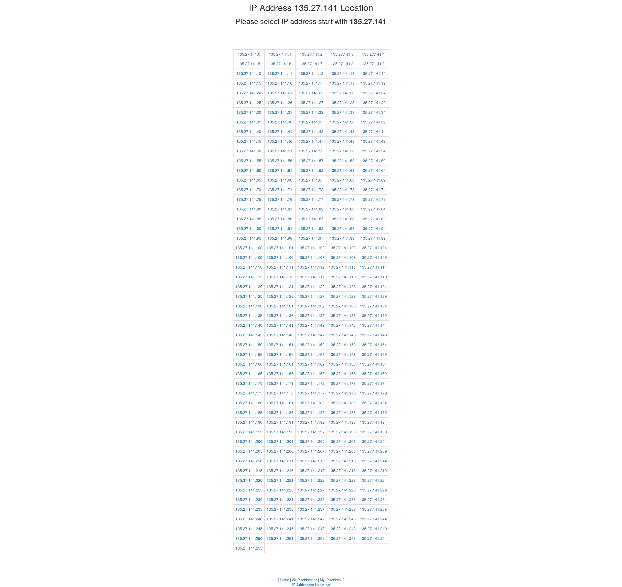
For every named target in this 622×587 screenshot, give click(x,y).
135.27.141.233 (342, 499)
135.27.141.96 (280, 238)
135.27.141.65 (248, 180)
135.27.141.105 (248, 257)
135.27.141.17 (311, 83)
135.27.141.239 (373, 509)
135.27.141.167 (311, 373)
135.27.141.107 (311, 257)
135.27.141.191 (280, 422)
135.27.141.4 (373, 54)
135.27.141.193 (342, 422)
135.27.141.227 (311, 490)
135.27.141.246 (280, 528)
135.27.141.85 (248, 218)
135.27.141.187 (311, 412)
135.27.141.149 (373, 335)
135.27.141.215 (248, 470)
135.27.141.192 (311, 422)
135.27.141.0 (249, 54)
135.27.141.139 (373, 315)
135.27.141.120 (248, 286)
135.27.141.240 (248, 519)
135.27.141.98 (342, 238)
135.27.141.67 (311, 180)
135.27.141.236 (280, 509)
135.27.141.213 (342, 461)
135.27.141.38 (342, 122)
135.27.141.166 (280, 373)
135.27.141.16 (280, 83)
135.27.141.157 (311, 354)
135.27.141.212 (311, 461)
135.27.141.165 (248, 373)
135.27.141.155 (248, 354)
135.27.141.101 (280, 247)
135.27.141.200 (248, 441)
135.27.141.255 (248, 548)
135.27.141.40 (248, 131)
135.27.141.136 (280, 315)
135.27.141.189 (373, 412)
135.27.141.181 (280, 402)
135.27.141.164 (373, 364)
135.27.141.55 (248, 160)
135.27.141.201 (280, 441)
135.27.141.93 (342, 228)
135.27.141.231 (280, 499)
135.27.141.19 (373, 83)
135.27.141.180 (248, 402)
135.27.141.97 (311, 238)
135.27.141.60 (248, 170)
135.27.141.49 (373, 141)
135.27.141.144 (373, 325)
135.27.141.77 (311, 199)
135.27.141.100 (248, 247)
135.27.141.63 (342, 170)
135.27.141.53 (342, 151)
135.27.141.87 (311, 218)
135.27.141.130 (248, 306)
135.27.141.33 (342, 112)
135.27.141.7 (311, 63)
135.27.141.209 (373, 451)
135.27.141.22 (311, 93)
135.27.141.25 (248, 102)
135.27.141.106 (280, 257)
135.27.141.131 (280, 306)
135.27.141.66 (280, 180)
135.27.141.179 (373, 393)
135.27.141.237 (311, 509)
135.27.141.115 (248, 277)
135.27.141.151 (280, 344)
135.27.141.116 (280, 277)
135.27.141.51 (280, 151)
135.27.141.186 (280, 412)
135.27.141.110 (248, 267)
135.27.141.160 (248, 364)
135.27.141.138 (342, 315)
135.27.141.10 (248, 73)
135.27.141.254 (373, 538)
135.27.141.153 (342, 344)
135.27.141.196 (280, 432)
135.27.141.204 (373, 441)
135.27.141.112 (311, 267)
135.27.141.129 (373, 296)
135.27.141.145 (248, 335)
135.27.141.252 (311, 538)
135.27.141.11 (280, 73)
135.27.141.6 (280, 63)
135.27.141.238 (342, 509)
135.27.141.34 (373, 112)
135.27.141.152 (311, 344)
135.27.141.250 (248, 538)
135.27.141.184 (373, 402)
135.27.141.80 (248, 209)
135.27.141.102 (311, 247)
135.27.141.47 (311, 141)
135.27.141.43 (342, 131)
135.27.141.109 (373, 257)
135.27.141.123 (342, 286)
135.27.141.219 (373, 470)
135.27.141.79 (373, 199)
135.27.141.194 (373, 422)
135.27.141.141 (280, 325)
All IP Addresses (304, 579)
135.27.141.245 (248, 528)
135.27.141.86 (280, 218)
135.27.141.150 (248, 344)
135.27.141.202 (311, 441)
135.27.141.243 (342, 519)
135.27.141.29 (373, 102)
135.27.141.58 (342, 160)
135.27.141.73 (342, 189)
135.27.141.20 (248, 93)
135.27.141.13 (342, 73)
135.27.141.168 (342, 373)
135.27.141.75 (248, 199)
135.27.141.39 (373, 122)
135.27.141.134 (373, 306)
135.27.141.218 (342, 470)
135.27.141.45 (248, 141)
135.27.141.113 (342, 267)
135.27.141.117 (311, 277)
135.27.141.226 (280, 490)
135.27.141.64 (373, 170)
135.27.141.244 (373, 519)
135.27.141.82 (311, 209)
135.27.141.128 (342, 296)
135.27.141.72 (311, 189)
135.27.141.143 (342, 325)
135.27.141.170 (248, 383)
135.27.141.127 (311, 296)
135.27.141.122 (311, 286)
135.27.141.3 (342, 54)
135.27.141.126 (280, 296)
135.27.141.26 (280, 102)
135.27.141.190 (248, 422)
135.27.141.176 (280, 393)
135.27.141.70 (248, 189)
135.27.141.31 (280, 112)
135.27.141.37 (311, 122)
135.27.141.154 (373, 344)
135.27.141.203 (342, 441)
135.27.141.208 (342, 451)
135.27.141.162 (311, 364)
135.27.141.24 (373, 93)
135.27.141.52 (311, 151)
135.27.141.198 (342, 432)
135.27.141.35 (248, 122)
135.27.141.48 (342, 141)
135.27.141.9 (373, 63)
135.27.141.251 (280, 538)
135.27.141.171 (280, 383)
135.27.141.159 (373, 354)
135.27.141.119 (373, 277)
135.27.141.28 (342, 102)
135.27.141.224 (373, 480)
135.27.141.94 (373, 228)
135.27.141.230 (248, 499)
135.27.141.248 (342, 528)
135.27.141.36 (280, 122)
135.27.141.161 (280, 364)
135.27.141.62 (311, 170)
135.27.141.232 (311, 499)
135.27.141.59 (373, 160)
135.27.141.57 (311, 160)
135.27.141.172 (311, 383)
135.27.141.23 (342, 93)
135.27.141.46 (280, 141)
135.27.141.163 (342, 364)
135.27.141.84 (373, 209)
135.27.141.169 (373, 373)
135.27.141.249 (373, 528)
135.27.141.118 (342, 277)
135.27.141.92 (311, 228)
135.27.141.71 (280, 189)
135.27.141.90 (248, 228)
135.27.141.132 (311, 306)
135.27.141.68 (342, 180)
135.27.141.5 (249, 63)
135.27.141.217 (311, 470)
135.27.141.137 (311, 315)
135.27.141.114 (373, 267)
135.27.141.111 (280, 267)
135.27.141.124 (373, 286)
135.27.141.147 (311, 335)
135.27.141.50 (248, 151)
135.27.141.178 (342, 393)
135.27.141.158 (342, 354)
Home (284, 579)
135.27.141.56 (280, 160)
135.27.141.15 (248, 83)
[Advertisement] (311, 38)
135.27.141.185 (248, 412)
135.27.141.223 (342, 480)
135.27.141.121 (280, 286)
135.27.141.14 (373, 73)
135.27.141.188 (342, 412)
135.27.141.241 (280, 519)
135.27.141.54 (373, 151)
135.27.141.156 (280, 354)
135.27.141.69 (373, 180)
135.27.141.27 (311, 102)
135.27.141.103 (342, 247)
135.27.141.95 (248, 238)
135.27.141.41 (280, 131)
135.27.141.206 (280, 451)
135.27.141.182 (311, 402)
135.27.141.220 (248, 480)
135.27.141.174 (373, 383)
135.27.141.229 (373, 490)
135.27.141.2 (311, 54)
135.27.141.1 (280, 54)
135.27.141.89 (373, 218)
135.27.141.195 (248, 432)
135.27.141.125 (248, 296)
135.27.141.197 (311, 432)
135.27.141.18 (342, 83)
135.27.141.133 (342, 306)
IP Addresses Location (311, 584)
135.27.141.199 (373, 432)
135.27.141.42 (311, 131)
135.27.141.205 (248, 451)
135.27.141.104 (373, 247)
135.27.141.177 (311, 393)
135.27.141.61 (280, 170)
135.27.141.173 (342, 383)
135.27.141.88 (342, 218)
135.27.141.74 (373, 189)
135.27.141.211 (280, 461)
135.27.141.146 (280, 335)
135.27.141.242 (311, 519)
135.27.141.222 (311, 480)
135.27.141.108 (342, 257)
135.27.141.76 (280, 199)
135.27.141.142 (311, 325)
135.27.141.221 (280, 480)
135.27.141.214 (373, 461)
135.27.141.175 (248, 393)
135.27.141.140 (248, 325)
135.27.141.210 (248, 461)
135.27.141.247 (311, 528)
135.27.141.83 (342, 209)
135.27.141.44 (373, 131)
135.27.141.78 (342, 199)
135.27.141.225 (248, 490)
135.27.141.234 (373, 499)
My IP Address (331, 579)
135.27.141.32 (311, 112)
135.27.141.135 (248, 315)
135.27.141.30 (248, 112)
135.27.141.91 (280, 228)
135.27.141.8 (342, 63)
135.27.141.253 (342, 538)
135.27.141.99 (373, 238)
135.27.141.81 (280, 209)
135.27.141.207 (311, 451)
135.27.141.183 (342, 402)
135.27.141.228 (342, 490)
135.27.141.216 (280, 470)
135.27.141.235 (248, 509)
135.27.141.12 (311, 73)
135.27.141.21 (280, 93)
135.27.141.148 (342, 335)
